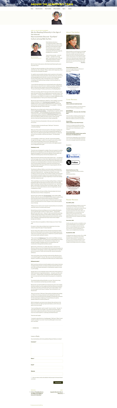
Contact (70, 8)
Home (32, 8)
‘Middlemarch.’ (42, 238)
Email (32, 364)
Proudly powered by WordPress (37, 405)
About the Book (48, 8)
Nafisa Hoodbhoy (44, 30)
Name (32, 358)
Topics (64, 8)
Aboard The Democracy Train (52, 4)
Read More (83, 62)
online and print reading (40, 110)
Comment (33, 341)
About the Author (39, 8)
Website (33, 371)
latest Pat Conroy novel (52, 113)
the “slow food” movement (49, 102)
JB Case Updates (57, 8)
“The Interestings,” (47, 195)
